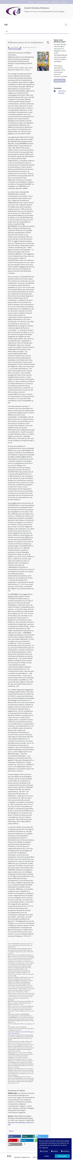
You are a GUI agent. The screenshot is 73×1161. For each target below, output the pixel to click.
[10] (31, 601)
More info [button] (45, 1147)
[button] (14, 1136)
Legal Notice (54, 2)
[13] (23, 764)
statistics (55, 1151)
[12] (15, 696)
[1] (17, 89)
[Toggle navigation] (66, 24)
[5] (22, 230)
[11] (28, 639)
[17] (30, 936)
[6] (24, 426)
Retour (11, 1131)
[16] (14, 921)
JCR (6, 31)
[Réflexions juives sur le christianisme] (47, 42)
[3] (24, 99)
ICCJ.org (63, 2)
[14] (18, 881)
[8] (20, 516)
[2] (27, 93)
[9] (26, 561)
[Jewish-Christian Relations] (14, 11)
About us (31, 2)
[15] (23, 906)
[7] (33, 440)
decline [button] (46, 1156)
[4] (26, 196)
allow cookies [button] (62, 1156)
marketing (65, 1151)
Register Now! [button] (59, 81)
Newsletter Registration (22, 1157)
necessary (44, 1151)
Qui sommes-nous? (42, 2)
